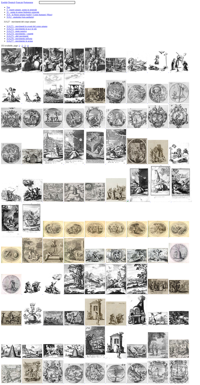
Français (19, 2)
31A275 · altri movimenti (17, 36)
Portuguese (28, 2)
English (4, 2)
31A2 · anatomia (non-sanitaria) (20, 17)
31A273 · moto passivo (17, 31)
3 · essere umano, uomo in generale (22, 10)
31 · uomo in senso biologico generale (23, 12)
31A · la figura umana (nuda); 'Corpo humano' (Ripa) (29, 14)
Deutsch (11, 2)
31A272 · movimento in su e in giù (22, 29)
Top (8, 7)
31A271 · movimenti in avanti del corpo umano (27, 26)
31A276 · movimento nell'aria (19, 38)
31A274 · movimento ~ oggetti (20, 34)
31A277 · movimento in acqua (20, 41)
